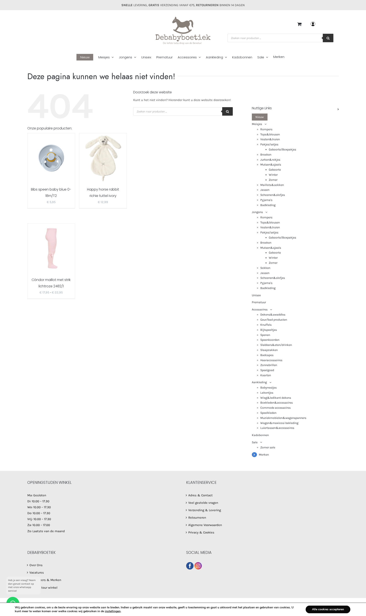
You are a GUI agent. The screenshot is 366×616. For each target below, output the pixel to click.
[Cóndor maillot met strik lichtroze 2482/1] (51, 248)
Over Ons (36, 565)
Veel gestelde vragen (203, 503)
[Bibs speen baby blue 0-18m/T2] (51, 157)
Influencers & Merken (45, 580)
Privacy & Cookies (201, 532)
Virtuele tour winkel (43, 587)
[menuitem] (87, 57)
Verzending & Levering (204, 510)
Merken (264, 454)
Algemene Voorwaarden (205, 525)
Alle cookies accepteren (328, 609)
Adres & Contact (200, 495)
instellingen (113, 611)
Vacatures (36, 572)
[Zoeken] (328, 38)
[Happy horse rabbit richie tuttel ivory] (103, 157)
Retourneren (197, 517)
